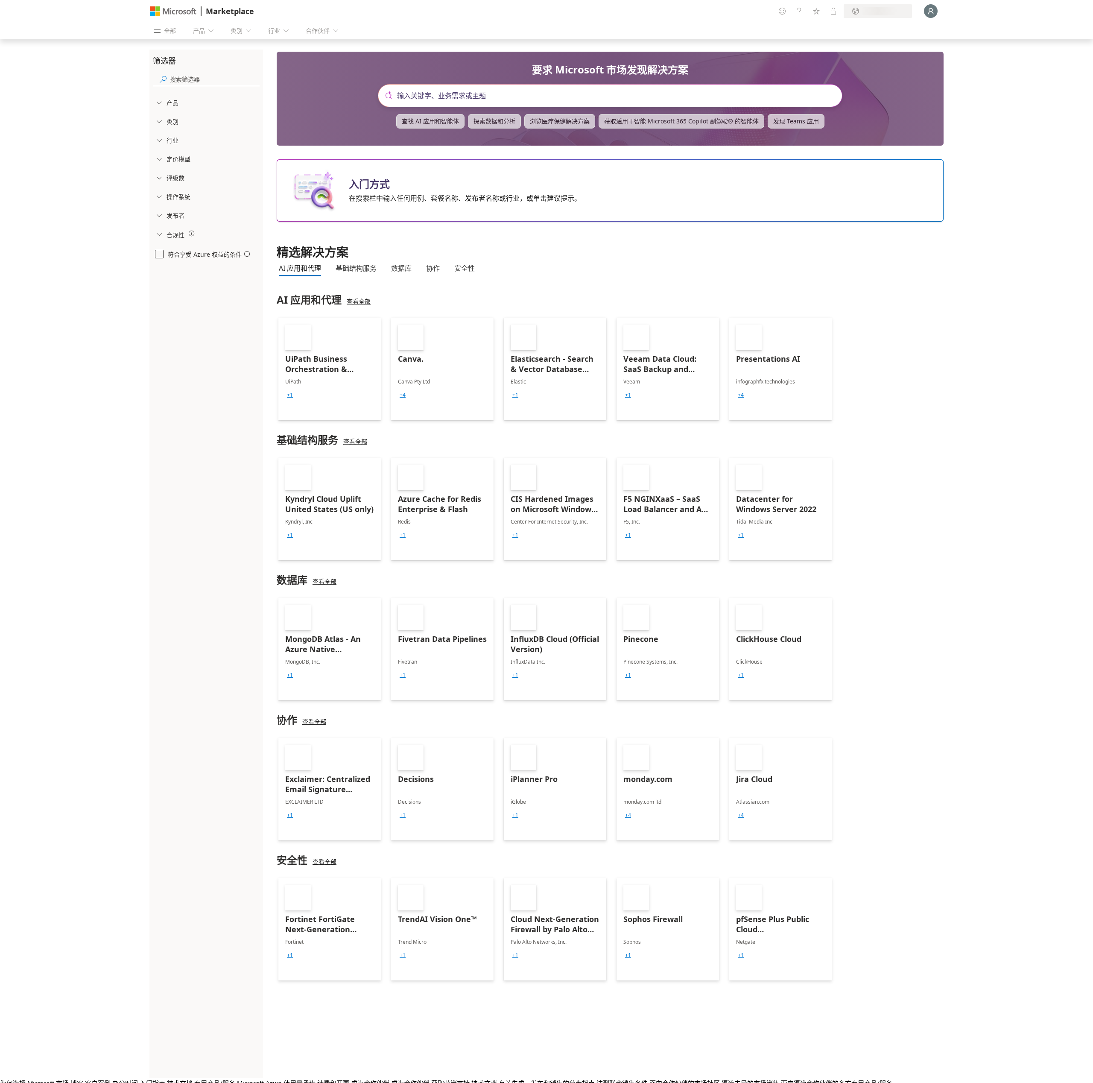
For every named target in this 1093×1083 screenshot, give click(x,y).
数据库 (401, 268)
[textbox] (613, 96)
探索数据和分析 (494, 121)
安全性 (464, 268)
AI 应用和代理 (300, 268)
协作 (433, 268)
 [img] (192, 234)
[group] (290, 395)
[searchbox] (215, 79)
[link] (329, 369)
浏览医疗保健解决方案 (560, 121)
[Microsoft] (173, 11)
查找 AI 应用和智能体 (430, 121)
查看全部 (359, 301)
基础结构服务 (356, 268)
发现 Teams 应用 (796, 121)
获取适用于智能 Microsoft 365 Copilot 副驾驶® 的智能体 (681, 121)
